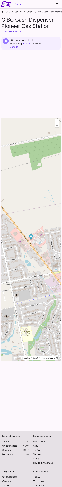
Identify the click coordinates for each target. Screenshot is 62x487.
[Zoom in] (57, 121)
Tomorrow (39, 481)
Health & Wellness (43, 462)
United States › (10, 476)
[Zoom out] (57, 125)
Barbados (7, 454)
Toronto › (7, 485)
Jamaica (6, 441)
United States (9, 445)
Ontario (27, 43)
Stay (35, 445)
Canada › (7, 481)
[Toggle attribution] (57, 358)
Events (17, 4)
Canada (14, 46)
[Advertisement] (31, 84)
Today (36, 476)
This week (38, 485)
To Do (36, 450)
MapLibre (26, 358)
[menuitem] (57, 4)
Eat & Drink (39, 441)
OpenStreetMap (39, 358)
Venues (37, 454)
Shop (36, 458)
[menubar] (57, 4)
